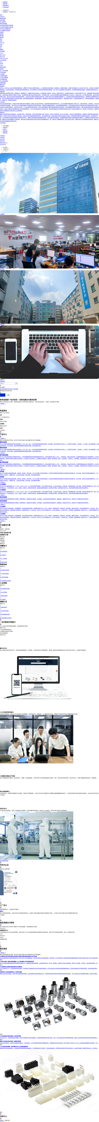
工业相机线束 (3, 100)
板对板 (1, 58)
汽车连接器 (3, 93)
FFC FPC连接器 (4, 92)
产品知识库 (6, 7)
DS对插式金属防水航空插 (6, 48)
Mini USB (2, 78)
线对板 (1, 55)
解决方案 (2, 105)
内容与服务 (3, 416)
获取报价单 (6, 5)
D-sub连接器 (3, 81)
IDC (1, 69)
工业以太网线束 (4, 99)
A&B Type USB (4, 79)
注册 (8, 917)
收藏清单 (5, 2)
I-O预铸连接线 (3, 97)
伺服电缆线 (3, 104)
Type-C (1, 74)
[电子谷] (49, 24)
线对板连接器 (3, 911)
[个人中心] (0, 915)
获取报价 (5, 426)
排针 (1, 60)
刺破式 (1, 71)
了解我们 (2, 968)
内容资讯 (5, 421)
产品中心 (2, 38)
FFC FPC (2, 64)
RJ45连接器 (15, 911)
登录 (3, 917)
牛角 (1, 65)
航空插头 (9, 911)
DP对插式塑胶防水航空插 (6, 46)
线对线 (1, 57)
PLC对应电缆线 (4, 102)
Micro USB (2, 76)
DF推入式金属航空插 (5, 50)
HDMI (1, 85)
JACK (1, 86)
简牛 (1, 67)
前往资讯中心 (3, 665)
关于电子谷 (6, 10)
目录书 (4, 423)
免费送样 (5, 424)
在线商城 (2, 904)
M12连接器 (3, 43)
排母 (1, 62)
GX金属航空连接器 (5, 51)
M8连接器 (2, 41)
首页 (1, 36)
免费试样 (5, 3)
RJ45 (1, 83)
